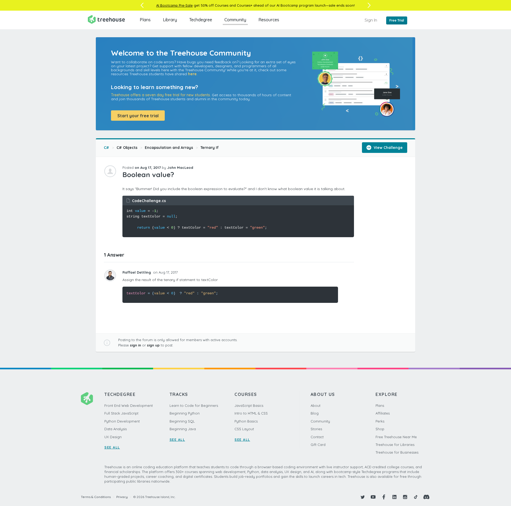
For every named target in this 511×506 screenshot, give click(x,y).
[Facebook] (384, 497)
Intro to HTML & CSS (251, 413)
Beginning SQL (182, 421)
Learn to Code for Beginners (194, 405)
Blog (315, 413)
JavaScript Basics (248, 405)
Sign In (371, 20)
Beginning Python (185, 413)
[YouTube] (373, 497)
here (192, 74)
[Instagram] (405, 497)
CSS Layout (244, 429)
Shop (380, 429)
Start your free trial (138, 115)
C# (106, 147)
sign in (135, 345)
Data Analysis (115, 429)
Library (170, 19)
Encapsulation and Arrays (169, 147)
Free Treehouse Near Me (396, 437)
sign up (153, 345)
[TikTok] (415, 497)
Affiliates (383, 413)
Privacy (122, 497)
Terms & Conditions (96, 497)
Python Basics (246, 421)
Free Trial (396, 20)
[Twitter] (362, 497)
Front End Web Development (128, 405)
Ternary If (209, 147)
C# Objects (127, 147)
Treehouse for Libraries (395, 444)
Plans (145, 19)
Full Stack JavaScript (121, 413)
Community (235, 19)
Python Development (122, 421)
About (315, 405)
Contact (317, 437)
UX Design (113, 437)
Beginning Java (183, 429)
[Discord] (426, 497)
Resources (268, 19)
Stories (316, 429)
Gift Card (318, 444)
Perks (380, 421)
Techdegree (200, 19)
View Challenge (388, 147)
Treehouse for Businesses (397, 452)
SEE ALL (112, 447)
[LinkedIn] (394, 497)
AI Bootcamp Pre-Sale (174, 5)
